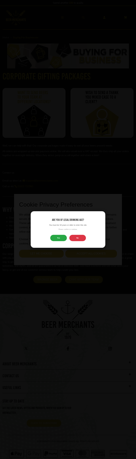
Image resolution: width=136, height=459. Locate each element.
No (77, 238)
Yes (58, 238)
